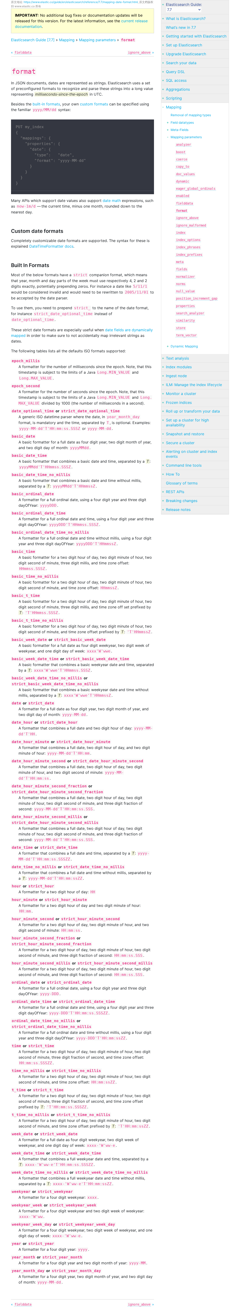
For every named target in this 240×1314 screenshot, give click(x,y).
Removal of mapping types (191, 115)
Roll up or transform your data (193, 411)
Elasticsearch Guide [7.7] (33, 39)
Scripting (174, 98)
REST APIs (175, 491)
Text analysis (177, 358)
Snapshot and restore (185, 434)
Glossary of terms (182, 483)
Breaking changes (181, 500)
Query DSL (175, 71)
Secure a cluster (180, 442)
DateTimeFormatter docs (51, 246)
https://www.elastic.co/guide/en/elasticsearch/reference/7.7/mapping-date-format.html (81, 2)
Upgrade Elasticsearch (186, 54)
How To (173, 474)
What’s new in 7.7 (181, 27)
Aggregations (178, 89)
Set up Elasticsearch (184, 45)
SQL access (176, 80)
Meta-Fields (179, 130)
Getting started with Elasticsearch (196, 36)
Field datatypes (182, 122)
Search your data (181, 62)
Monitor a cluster (181, 393)
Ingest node (176, 375)
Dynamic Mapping (184, 346)
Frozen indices (179, 402)
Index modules (179, 367)
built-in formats (46, 104)
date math (112, 200)
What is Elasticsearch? (186, 18)
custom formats (94, 104)
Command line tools (184, 465)
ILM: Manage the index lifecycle (194, 384)
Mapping (67, 39)
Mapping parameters (97, 39)
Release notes (178, 509)
